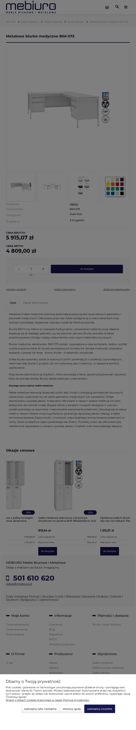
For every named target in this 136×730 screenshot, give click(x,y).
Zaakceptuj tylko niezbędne (40, 708)
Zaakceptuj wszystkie (99, 708)
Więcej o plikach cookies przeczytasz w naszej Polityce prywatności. (48, 700)
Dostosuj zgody (72, 708)
